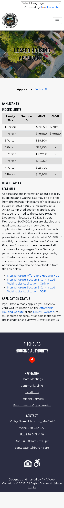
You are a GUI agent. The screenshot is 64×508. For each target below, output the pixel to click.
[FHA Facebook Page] (32, 360)
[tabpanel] (32, 211)
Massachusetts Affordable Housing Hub (33, 275)
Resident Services (32, 398)
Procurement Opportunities (32, 405)
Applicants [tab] (24, 89)
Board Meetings (32, 379)
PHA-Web (48, 479)
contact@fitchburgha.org (32, 447)
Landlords (32, 392)
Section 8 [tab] (41, 89)
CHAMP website (43, 312)
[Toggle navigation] (57, 20)
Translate (53, 7)
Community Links (32, 385)
